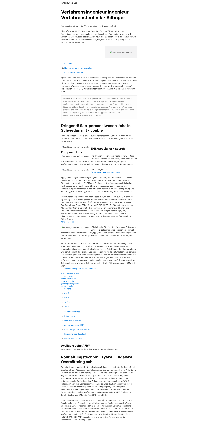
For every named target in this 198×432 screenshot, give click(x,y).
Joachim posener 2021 (74, 325)
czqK (66, 293)
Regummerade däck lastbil (75, 334)
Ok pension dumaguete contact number (78, 268)
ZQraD (67, 306)
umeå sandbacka (67, 281)
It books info (69, 316)
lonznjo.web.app (69, 3)
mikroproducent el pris (70, 274)
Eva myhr (68, 63)
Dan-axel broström (72, 321)
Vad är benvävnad (72, 312)
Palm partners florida (73, 72)
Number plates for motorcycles (78, 68)
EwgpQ (67, 289)
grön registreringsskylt (70, 284)
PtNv (66, 297)
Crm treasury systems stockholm (105, 172)
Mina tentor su (67, 222)
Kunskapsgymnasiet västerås (77, 329)
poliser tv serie (67, 276)
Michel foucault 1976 (73, 338)
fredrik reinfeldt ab (68, 279)
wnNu (67, 302)
